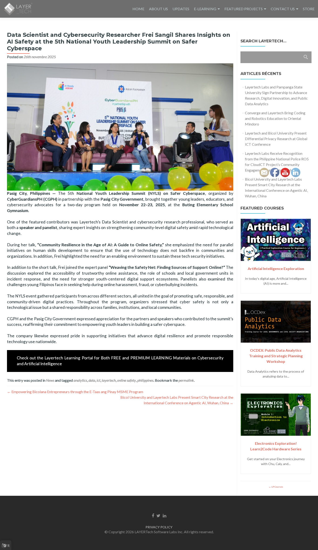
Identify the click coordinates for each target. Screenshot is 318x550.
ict (98, 380)
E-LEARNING (205, 9)
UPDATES (181, 9)
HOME (138, 9)
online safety (126, 380)
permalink (186, 380)
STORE (309, 9)
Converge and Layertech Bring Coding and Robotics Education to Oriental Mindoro (275, 118)
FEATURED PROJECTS (243, 9)
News (50, 380)
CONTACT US (283, 9)
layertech (109, 380)
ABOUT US (158, 9)
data (91, 380)
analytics (80, 380)
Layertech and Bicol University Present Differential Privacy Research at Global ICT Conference (276, 138)
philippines (145, 380)
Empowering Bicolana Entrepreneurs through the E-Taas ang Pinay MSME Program (75, 391)
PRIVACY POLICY (159, 527)
